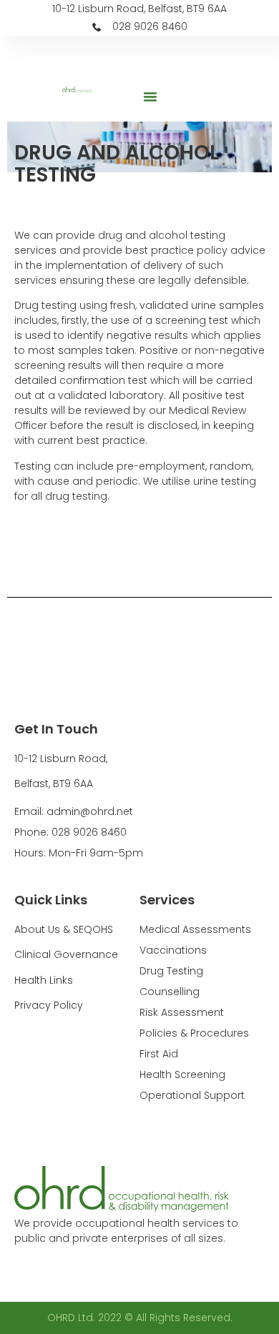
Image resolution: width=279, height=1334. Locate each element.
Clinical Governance (66, 954)
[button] (150, 96)
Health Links (43, 980)
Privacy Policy (48, 1005)
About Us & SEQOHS (63, 929)
